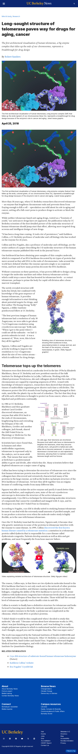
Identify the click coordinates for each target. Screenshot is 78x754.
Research (16, 16)
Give (42, 738)
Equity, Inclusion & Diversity (51, 709)
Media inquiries (7, 709)
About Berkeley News (10, 689)
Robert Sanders (12, 56)
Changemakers (46, 689)
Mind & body (7, 16)
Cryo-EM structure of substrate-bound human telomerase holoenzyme (43, 656)
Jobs (43, 736)
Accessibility (64, 738)
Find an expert (7, 691)
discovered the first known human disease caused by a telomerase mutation (36, 529)
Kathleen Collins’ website (22, 662)
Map (62, 736)
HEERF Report (46, 743)
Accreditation (45, 741)
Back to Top (71, 751)
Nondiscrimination (66, 741)
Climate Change (46, 691)
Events (43, 734)
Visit (42, 732)
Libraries (44, 707)
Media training (7, 693)
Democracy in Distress (49, 693)
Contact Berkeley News (10, 696)
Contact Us (45, 745)
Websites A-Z (65, 732)
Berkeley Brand (46, 714)
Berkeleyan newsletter (10, 707)
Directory (63, 734)
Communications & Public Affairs (52, 711)
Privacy (63, 743)
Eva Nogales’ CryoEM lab (21, 666)
